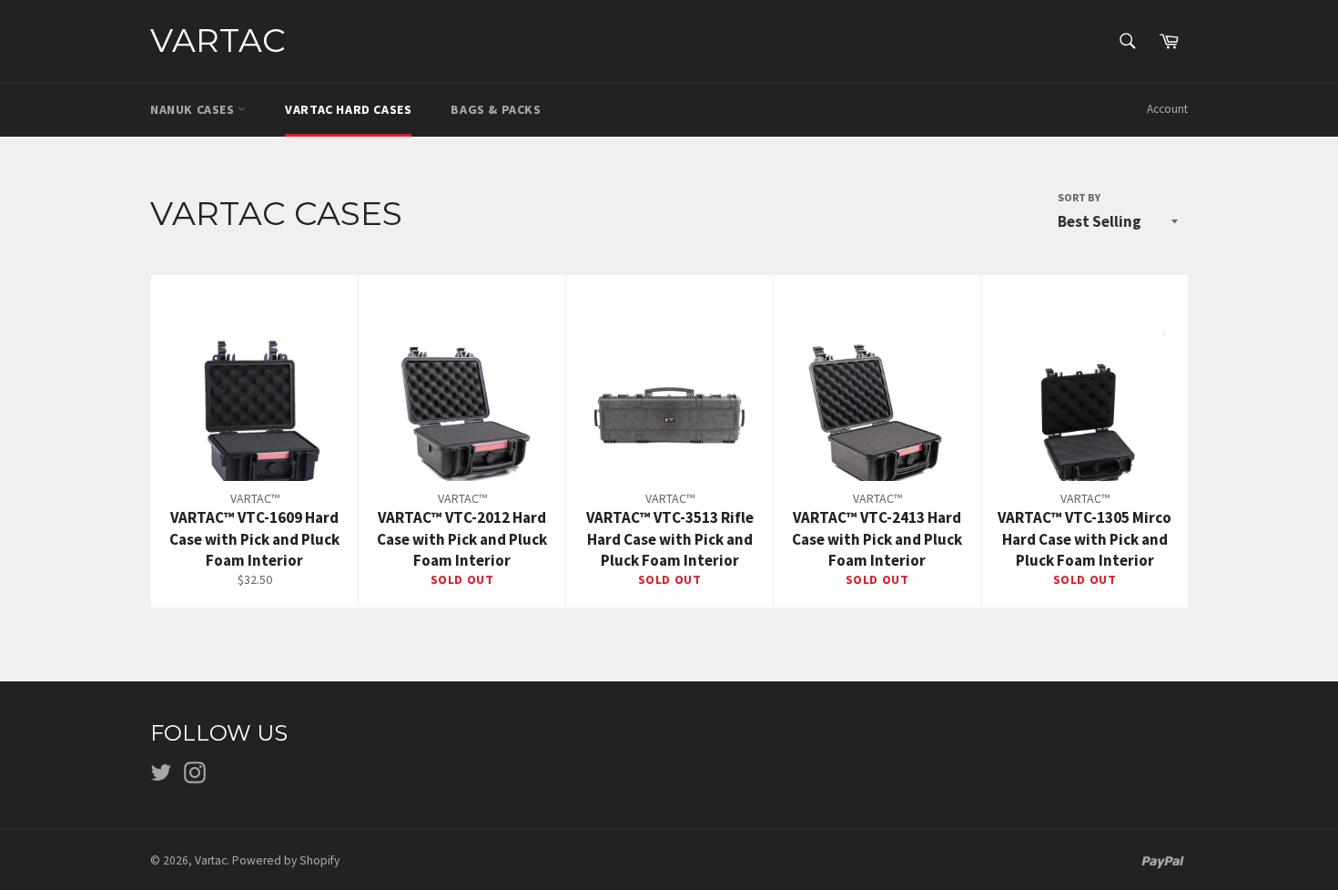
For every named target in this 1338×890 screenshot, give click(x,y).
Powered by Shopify (286, 860)
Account (1167, 109)
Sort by (1079, 197)
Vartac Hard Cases (348, 109)
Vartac (218, 40)
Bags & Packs (496, 109)
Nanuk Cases (194, 109)
